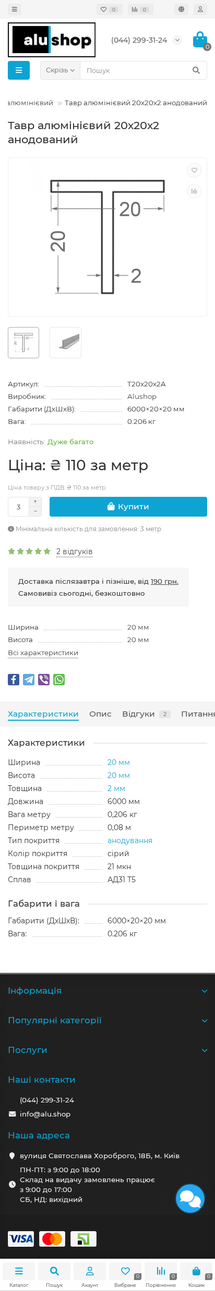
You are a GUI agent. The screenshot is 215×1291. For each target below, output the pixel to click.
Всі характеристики (43, 652)
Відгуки (144, 714)
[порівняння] (194, 191)
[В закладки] (194, 170)
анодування (130, 840)
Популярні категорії (55, 1020)
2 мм (116, 788)
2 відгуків (74, 551)
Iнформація (35, 990)
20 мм (138, 627)
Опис (100, 714)
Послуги (27, 1050)
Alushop (142, 396)
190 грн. (164, 581)
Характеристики (43, 714)
